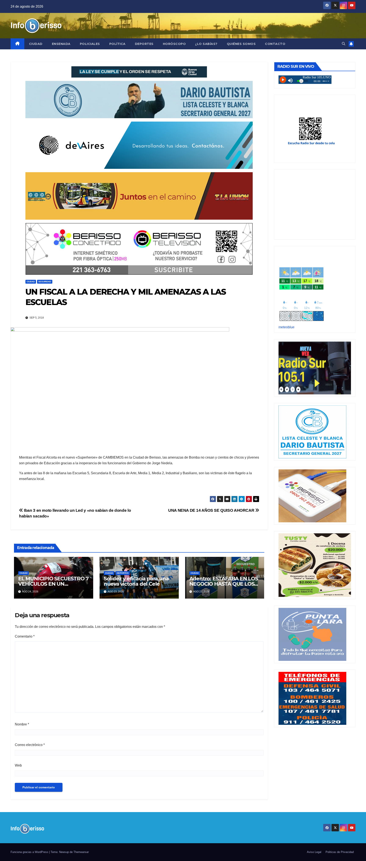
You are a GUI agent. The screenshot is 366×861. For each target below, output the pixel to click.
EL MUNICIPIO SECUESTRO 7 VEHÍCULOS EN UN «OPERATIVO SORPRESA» (53, 583)
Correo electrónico (30, 745)
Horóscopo (174, 44)
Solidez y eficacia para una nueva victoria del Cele (136, 581)
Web (18, 765)
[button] (343, 44)
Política (117, 44)
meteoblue (286, 327)
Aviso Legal (314, 852)
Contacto (275, 44)
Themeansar (81, 852)
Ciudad (36, 44)
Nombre (22, 724)
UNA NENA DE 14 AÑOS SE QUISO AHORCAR (211, 510)
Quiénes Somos (241, 44)
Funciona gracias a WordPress (30, 852)
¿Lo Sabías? (206, 44)
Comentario (25, 636)
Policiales (90, 44)
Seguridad (44, 281)
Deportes (144, 44)
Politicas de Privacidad (340, 852)
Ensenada (61, 44)
